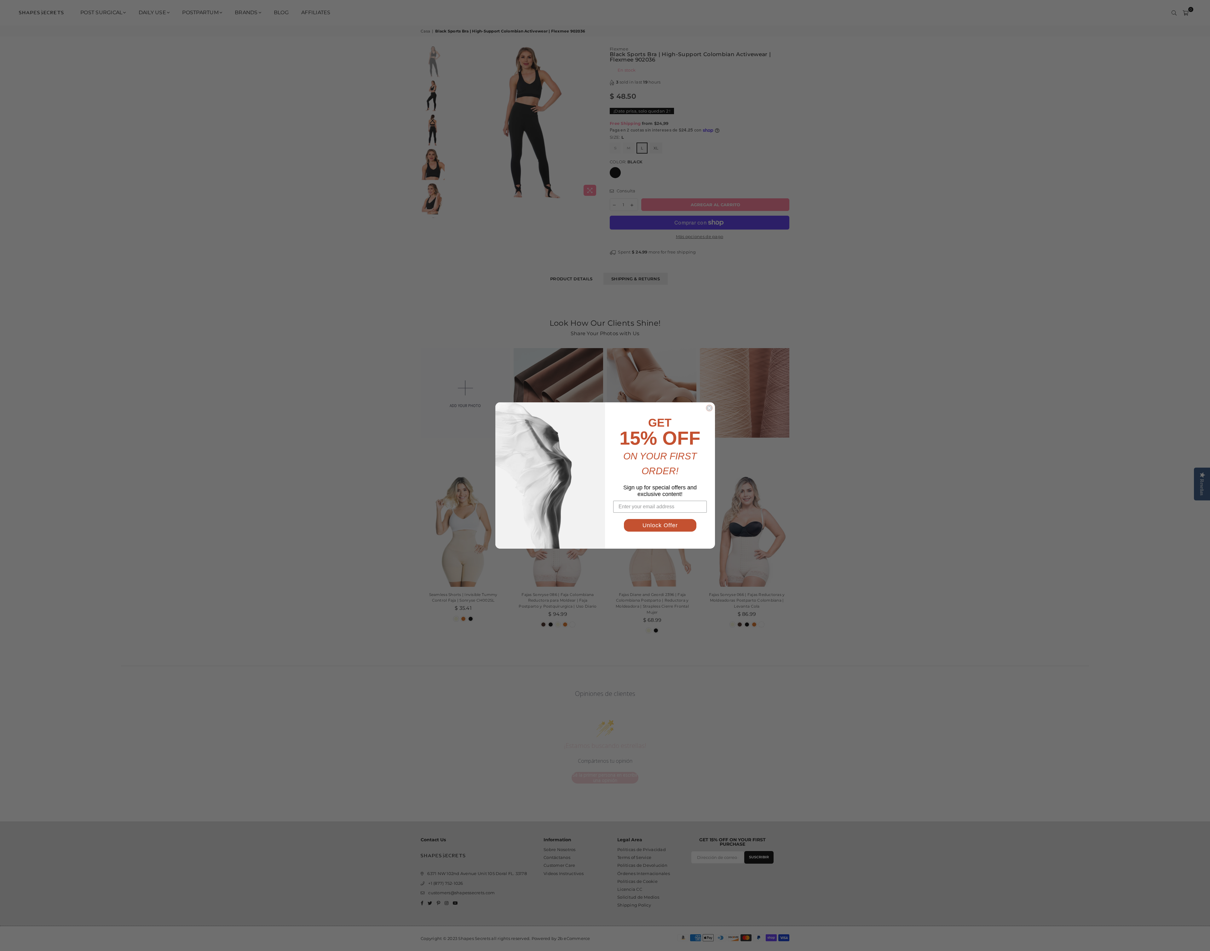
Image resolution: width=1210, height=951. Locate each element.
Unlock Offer (660, 525)
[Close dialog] (709, 408)
